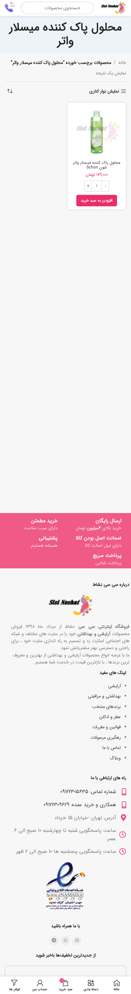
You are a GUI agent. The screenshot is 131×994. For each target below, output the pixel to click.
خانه (122, 62)
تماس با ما (111, 747)
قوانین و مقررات (107, 726)
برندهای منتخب (106, 706)
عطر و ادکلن (110, 716)
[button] (96, 200)
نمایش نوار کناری (104, 91)
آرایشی (114, 685)
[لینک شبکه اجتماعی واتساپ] (65, 940)
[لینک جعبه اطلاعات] (10, 8)
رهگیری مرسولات (106, 737)
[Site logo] (113, 7)
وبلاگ (115, 758)
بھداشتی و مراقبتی (104, 696)
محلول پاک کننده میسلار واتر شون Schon (96, 165)
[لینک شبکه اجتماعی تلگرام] (54, 940)
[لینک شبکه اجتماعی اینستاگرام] (77, 940)
